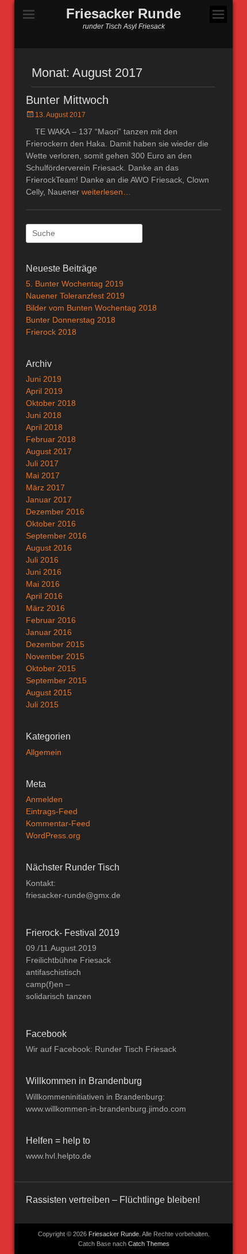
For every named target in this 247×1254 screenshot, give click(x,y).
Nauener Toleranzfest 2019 (75, 295)
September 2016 (56, 535)
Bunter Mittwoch (67, 100)
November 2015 (55, 656)
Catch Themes (148, 1243)
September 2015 (56, 680)
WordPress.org (53, 835)
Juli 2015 (42, 704)
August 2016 (49, 547)
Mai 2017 (43, 475)
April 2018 (44, 427)
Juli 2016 (42, 559)
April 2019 (44, 391)
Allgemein (43, 752)
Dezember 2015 (55, 644)
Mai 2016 (43, 584)
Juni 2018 (43, 415)
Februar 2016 (51, 620)
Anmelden (44, 799)
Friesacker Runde (123, 13)
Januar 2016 (49, 632)
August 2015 (49, 692)
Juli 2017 (42, 463)
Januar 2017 (49, 499)
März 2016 (45, 608)
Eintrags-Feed (52, 811)
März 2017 (45, 487)
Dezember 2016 (55, 511)
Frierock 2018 (51, 331)
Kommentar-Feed (58, 823)
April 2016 (44, 596)
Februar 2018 (51, 439)
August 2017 (49, 451)
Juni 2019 (43, 379)
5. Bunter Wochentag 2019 (75, 283)
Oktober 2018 (51, 403)
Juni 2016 (43, 571)
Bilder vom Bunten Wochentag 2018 (91, 307)
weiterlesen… (106, 191)
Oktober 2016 (51, 523)
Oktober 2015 (51, 668)
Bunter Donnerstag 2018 (70, 319)
